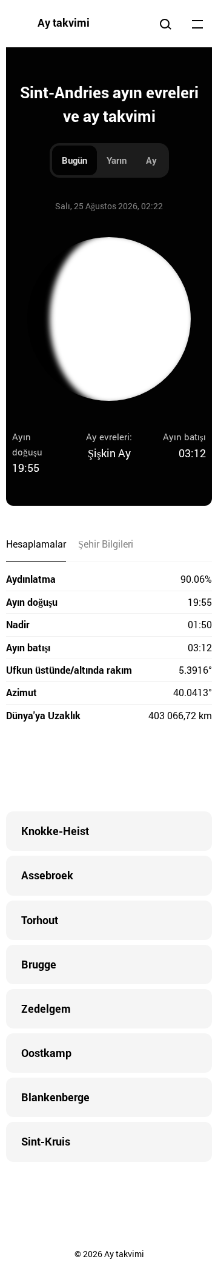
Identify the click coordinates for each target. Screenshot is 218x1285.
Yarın (117, 160)
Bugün (74, 160)
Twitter (60, 769)
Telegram (133, 769)
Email (182, 769)
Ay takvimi (64, 22)
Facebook (36, 769)
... (197, 23)
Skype (85, 769)
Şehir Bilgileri (105, 543)
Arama (165, 23)
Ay (151, 160)
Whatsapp (157, 769)
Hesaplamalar (36, 543)
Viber (109, 769)
